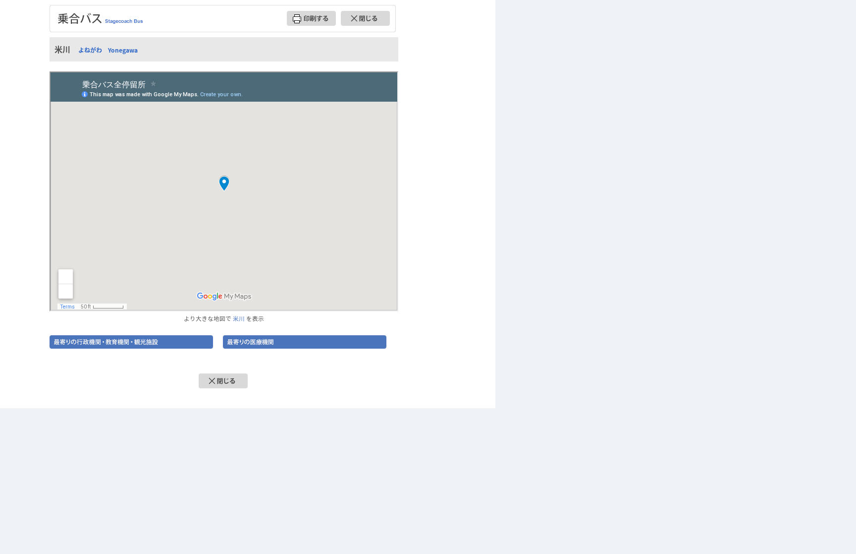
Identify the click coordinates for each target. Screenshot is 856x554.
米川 (239, 318)
